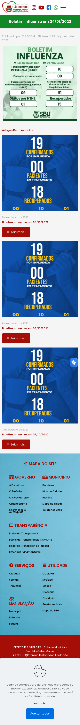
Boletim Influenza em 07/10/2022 (25, 434)
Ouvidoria (48, 598)
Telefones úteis (52, 510)
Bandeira (48, 485)
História (47, 497)
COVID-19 (48, 573)
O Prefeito (15, 491)
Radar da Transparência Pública (29, 546)
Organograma (18, 503)
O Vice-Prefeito (19, 497)
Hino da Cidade (52, 491)
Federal (13, 623)
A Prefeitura (16, 485)
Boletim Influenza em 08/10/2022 (25, 328)
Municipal (15, 611)
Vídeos (46, 586)
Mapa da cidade (52, 503)
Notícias (47, 579)
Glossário (48, 592)
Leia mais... (40, 703)
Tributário (15, 586)
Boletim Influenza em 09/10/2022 (25, 222)
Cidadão (14, 573)
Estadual (14, 617)
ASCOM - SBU (34, 36)
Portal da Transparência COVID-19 (30, 539)
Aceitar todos (40, 713)
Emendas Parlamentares (25, 552)
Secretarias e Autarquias (17, 511)
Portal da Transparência (24, 533)
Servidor (14, 579)
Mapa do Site (50, 610)
